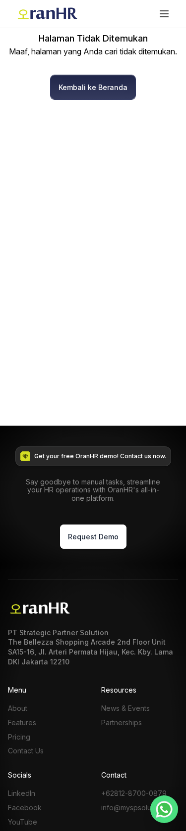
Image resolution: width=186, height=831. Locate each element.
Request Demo (93, 536)
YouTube (22, 822)
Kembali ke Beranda (93, 87)
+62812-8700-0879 (134, 793)
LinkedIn (21, 793)
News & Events (125, 708)
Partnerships (121, 723)
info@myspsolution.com (140, 808)
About (17, 708)
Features (22, 723)
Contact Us (26, 751)
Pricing (19, 737)
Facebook (25, 808)
